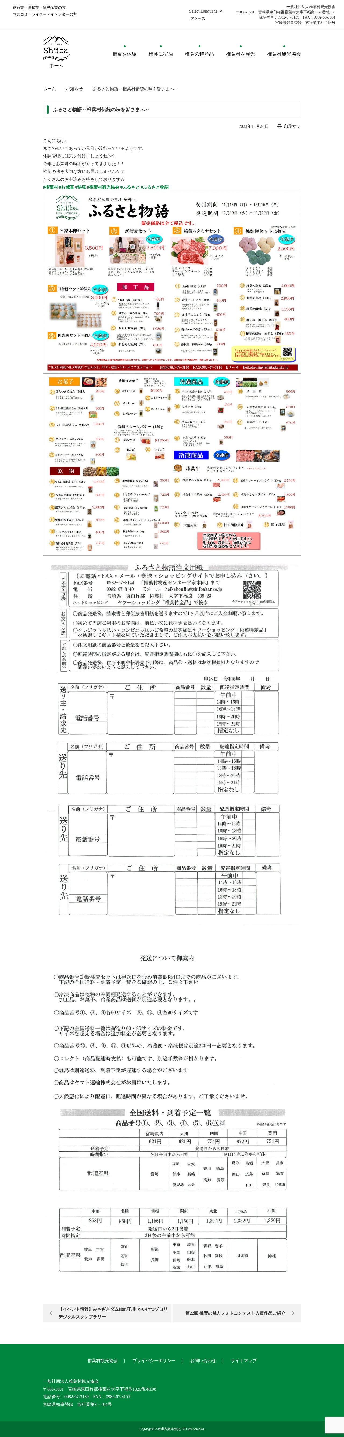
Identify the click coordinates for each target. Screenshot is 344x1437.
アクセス (197, 19)
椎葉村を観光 (240, 54)
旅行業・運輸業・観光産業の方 (39, 8)
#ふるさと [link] (130, 187)
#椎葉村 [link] (50, 187)
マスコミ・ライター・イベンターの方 (45, 14)
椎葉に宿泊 (161, 54)
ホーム (49, 88)
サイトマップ (244, 1360)
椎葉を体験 (124, 54)
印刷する (292, 126)
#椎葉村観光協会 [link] (103, 187)
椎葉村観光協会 (284, 54)
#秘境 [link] (80, 187)
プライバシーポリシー (153, 1360)
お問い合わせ (203, 1360)
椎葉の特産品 (199, 54)
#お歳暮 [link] (66, 187)
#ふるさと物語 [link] (155, 187)
